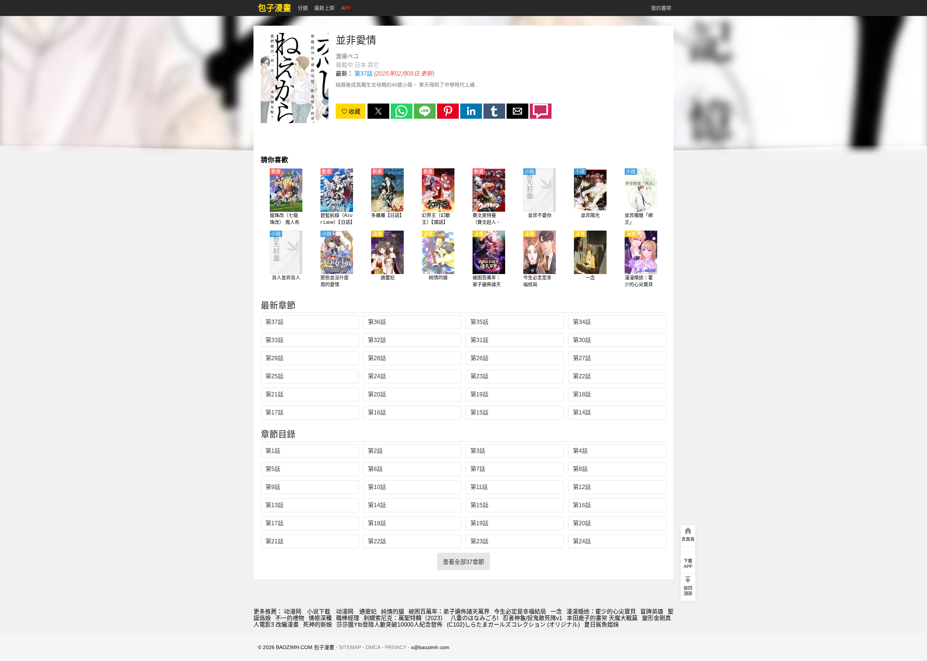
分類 (303, 8)
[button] (378, 111)
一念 (556, 612)
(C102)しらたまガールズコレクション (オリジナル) (513, 625)
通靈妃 (368, 612)
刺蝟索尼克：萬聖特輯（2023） (405, 618)
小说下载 (318, 612)
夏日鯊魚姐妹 (601, 625)
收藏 (353, 112)
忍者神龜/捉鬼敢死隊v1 (532, 618)
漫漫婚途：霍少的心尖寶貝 (601, 612)
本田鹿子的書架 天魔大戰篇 (602, 618)
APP (346, 8)
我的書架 (661, 8)
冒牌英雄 (651, 612)
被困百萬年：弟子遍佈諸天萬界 (449, 612)
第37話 (364, 74)
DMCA (373, 647)
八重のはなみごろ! (474, 618)
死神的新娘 (317, 625)
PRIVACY (395, 647)
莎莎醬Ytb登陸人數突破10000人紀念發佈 (389, 625)
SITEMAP (350, 647)
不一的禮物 (289, 618)
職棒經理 (347, 618)
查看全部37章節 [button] (463, 562)
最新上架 (324, 8)
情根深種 (320, 618)
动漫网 (292, 612)
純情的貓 (392, 612)
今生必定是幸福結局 (520, 612)
